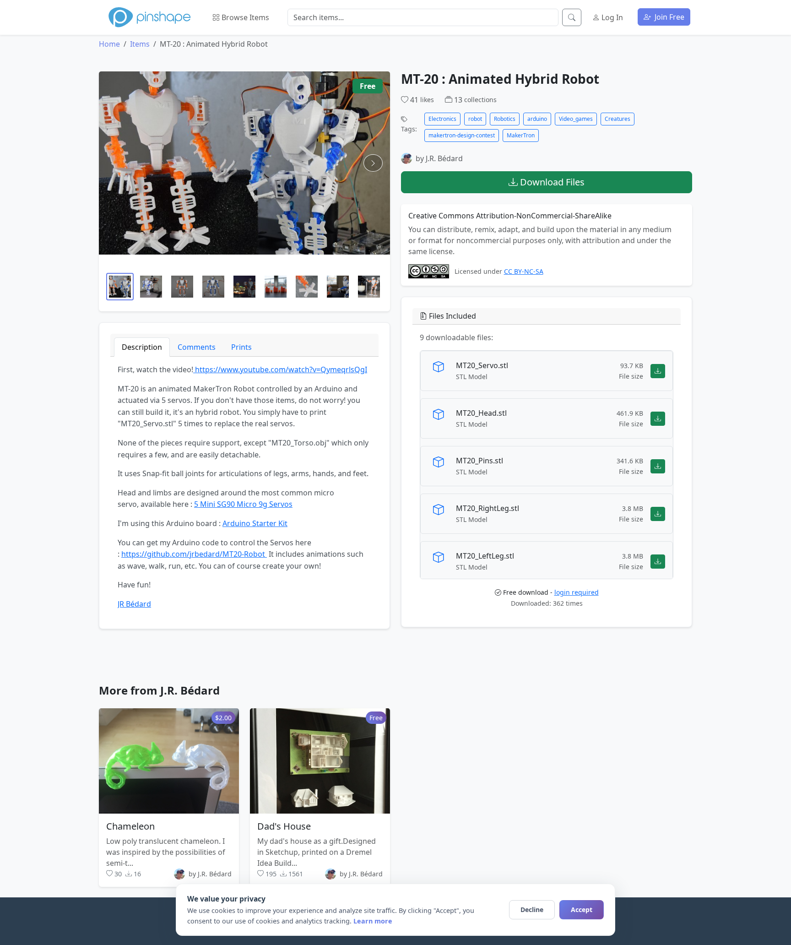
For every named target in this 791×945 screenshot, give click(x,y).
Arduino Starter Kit (254, 523)
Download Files (551, 182)
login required (576, 592)
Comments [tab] (197, 347)
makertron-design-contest (461, 135)
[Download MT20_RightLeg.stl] (657, 513)
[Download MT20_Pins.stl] (657, 466)
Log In (611, 17)
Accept (581, 909)
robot (475, 119)
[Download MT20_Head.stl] (657, 418)
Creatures (617, 119)
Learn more (372, 921)
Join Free (668, 17)
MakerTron (521, 135)
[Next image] (373, 163)
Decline (531, 909)
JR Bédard (134, 604)
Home (109, 44)
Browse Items (244, 17)
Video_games (576, 119)
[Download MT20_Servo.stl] (657, 371)
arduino (537, 119)
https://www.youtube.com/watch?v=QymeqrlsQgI (280, 369)
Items (140, 44)
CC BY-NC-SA (523, 271)
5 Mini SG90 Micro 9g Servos (243, 504)
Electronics (442, 119)
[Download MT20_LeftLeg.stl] (657, 561)
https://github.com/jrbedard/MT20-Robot (194, 554)
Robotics (504, 119)
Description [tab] (142, 347)
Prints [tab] (241, 347)
